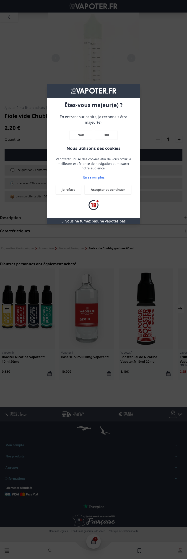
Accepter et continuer (108, 189)
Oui (106, 135)
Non (81, 135)
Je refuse (68, 189)
